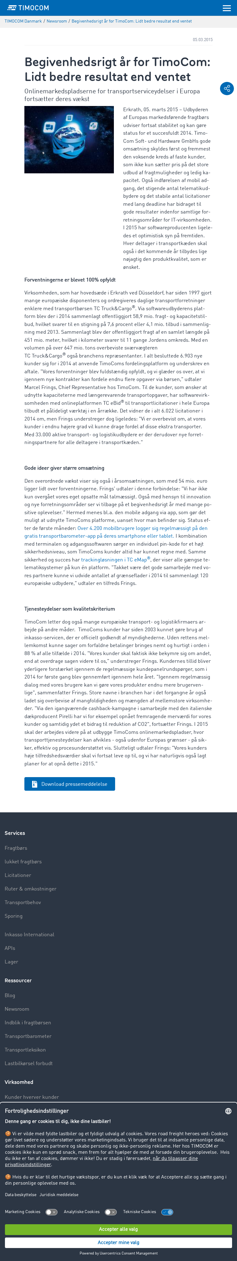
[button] (227, 88)
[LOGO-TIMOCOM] (28, 7)
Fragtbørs (16, 848)
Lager (11, 962)
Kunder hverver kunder (32, 1097)
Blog (10, 995)
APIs (10, 948)
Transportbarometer (28, 1036)
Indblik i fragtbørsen (28, 1023)
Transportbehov (23, 902)
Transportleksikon (25, 1050)
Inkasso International (29, 934)
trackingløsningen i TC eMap (115, 560)
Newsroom (17, 1009)
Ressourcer (18, 980)
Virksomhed (19, 1082)
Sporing (14, 916)
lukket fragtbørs (23, 862)
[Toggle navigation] (227, 8)
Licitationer (18, 875)
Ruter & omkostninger (30, 889)
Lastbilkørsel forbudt (29, 1063)
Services (15, 833)
